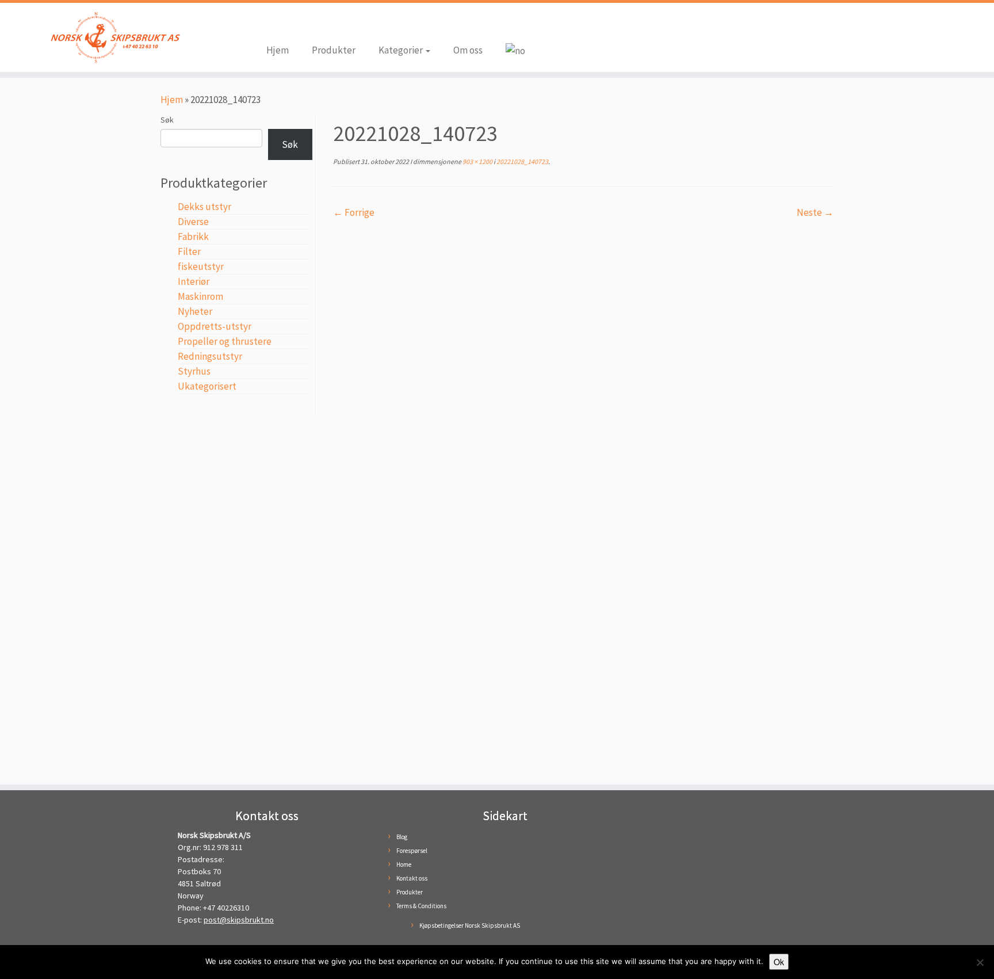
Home (403, 864)
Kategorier (402, 50)
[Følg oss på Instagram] (292, 24)
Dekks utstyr (204, 206)
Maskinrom (200, 296)
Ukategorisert (207, 386)
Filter (189, 251)
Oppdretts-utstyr (214, 326)
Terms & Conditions (421, 906)
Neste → (815, 212)
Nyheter (195, 311)
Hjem (277, 50)
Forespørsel (411, 851)
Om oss (468, 50)
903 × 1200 (476, 161)
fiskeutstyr (201, 266)
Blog (401, 837)
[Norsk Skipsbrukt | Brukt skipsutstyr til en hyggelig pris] (115, 37)
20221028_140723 (521, 161)
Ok (779, 961)
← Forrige (353, 212)
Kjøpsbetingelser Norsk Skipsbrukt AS (469, 925)
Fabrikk (193, 236)
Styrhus (194, 371)
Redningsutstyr (210, 356)
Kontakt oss (411, 878)
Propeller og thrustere (225, 341)
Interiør (193, 281)
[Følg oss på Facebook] (275, 24)
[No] (979, 962)
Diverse (193, 221)
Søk (167, 120)
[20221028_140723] (583, 495)
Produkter (333, 50)
